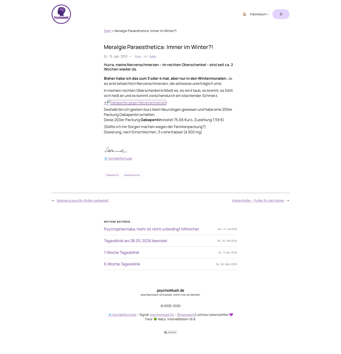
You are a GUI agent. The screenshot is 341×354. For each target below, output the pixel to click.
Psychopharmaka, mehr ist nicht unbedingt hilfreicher (151, 229)
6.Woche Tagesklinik (122, 264)
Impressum (186, 314)
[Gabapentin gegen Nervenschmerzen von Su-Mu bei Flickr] (135, 102)
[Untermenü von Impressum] (268, 14)
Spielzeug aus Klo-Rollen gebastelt (83, 200)
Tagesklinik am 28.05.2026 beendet (135, 241)
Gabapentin (112, 175)
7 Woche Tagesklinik (121, 252)
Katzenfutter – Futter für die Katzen (258, 200)
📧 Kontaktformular (118, 158)
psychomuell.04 (162, 314)
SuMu (152, 56)
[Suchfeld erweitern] (280, 14)
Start (107, 31)
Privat (138, 56)
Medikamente (132, 175)
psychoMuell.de (170, 290)
